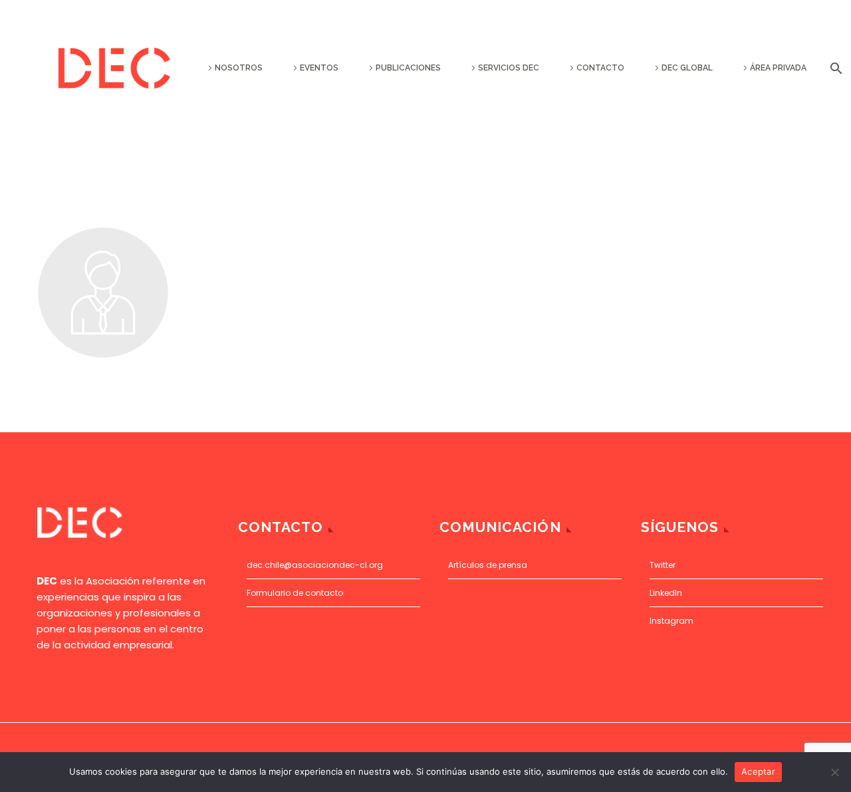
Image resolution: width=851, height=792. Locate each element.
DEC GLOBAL (687, 67)
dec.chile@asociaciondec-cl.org (315, 565)
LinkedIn (666, 592)
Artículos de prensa (487, 565)
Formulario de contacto (295, 592)
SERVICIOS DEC (508, 67)
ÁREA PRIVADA (778, 67)
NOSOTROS (239, 67)
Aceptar (758, 771)
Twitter (662, 565)
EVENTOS (319, 67)
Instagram (671, 620)
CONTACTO (600, 67)
